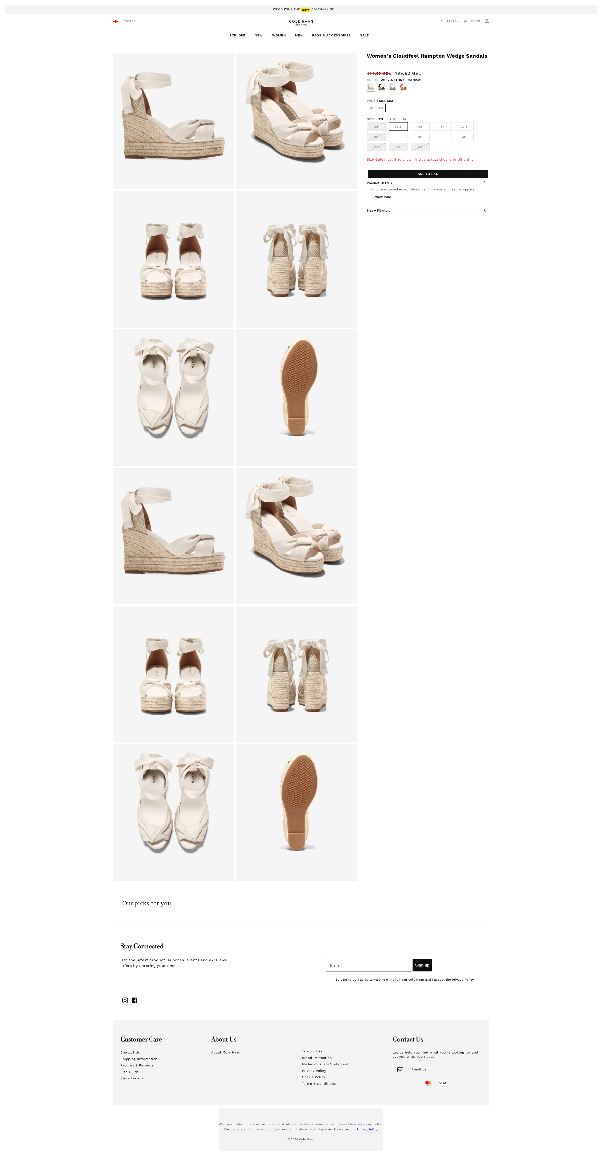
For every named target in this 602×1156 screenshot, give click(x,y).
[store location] (116, 22)
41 (402, 148)
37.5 (464, 126)
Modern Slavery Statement (325, 1064)
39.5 (442, 137)
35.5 (398, 126)
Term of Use (312, 1051)
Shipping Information (139, 1059)
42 (424, 148)
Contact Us (130, 1052)
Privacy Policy (314, 1071)
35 (380, 128)
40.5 (379, 148)
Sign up (422, 965)
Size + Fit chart (378, 210)
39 (420, 137)
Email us (419, 1069)
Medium (376, 108)
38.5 (398, 137)
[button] (239, 35)
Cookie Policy (313, 1077)
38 (380, 138)
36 (420, 126)
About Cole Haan (226, 1052)
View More (383, 196)
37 (442, 126)
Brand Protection (317, 1058)
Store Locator (132, 1078)
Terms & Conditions (319, 1083)
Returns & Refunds (136, 1065)
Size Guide (129, 1072)
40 (464, 137)
